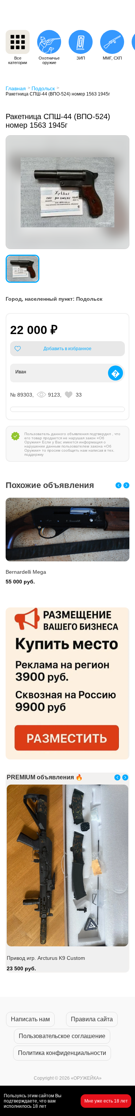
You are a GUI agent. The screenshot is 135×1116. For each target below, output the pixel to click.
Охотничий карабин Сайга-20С (44, 572)
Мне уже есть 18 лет (106, 1101)
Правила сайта (92, 1019)
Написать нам (30, 1019)
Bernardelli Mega (27, 877)
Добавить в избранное (68, 348)
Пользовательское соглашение (62, 1036)
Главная (16, 88)
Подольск (43, 88)
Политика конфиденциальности (62, 1053)
